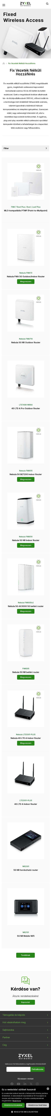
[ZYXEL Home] (25, 4)
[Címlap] (3, 63)
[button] (25, 1111)
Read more (17, 1101)
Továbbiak (25, 955)
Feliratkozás (37, 1069)
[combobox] (48, 1088)
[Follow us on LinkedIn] (25, 1084)
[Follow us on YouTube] (18, 1084)
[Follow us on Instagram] (37, 1084)
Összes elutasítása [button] (37, 1105)
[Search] (47, 3)
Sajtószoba (8, 1030)
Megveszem (25, 281)
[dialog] (25, 1101)
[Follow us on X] (31, 1084)
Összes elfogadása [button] (13, 1105)
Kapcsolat (25, 1002)
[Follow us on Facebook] (12, 1084)
